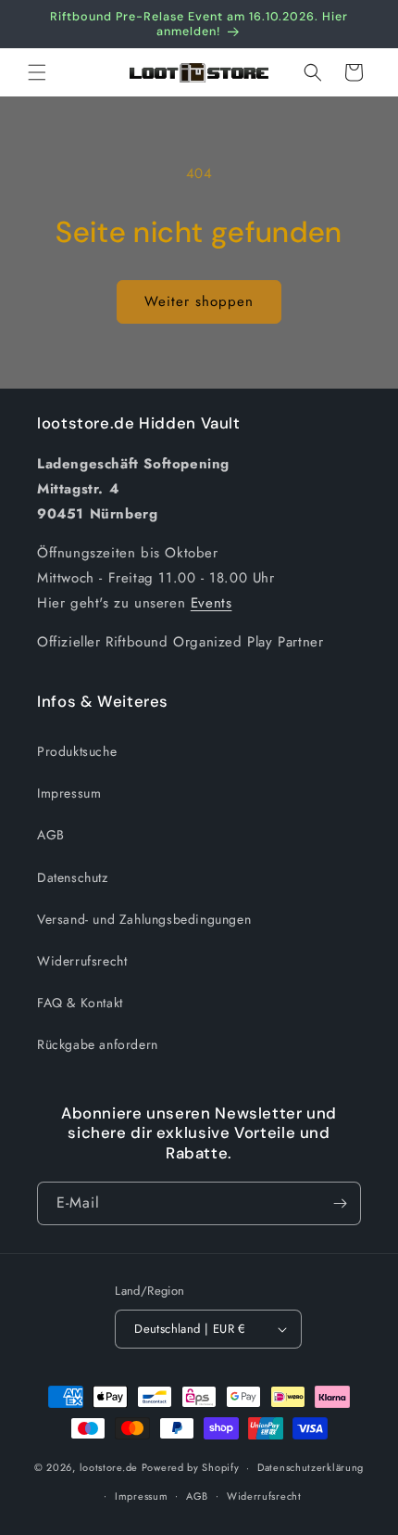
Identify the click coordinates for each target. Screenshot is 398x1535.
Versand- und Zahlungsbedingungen (144, 919)
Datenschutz (72, 877)
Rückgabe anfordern (97, 1044)
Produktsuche (77, 751)
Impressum (69, 793)
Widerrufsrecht (82, 961)
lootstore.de (109, 1467)
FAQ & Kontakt (80, 1002)
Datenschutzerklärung (310, 1467)
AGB (51, 834)
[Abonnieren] (339, 1203)
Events (211, 603)
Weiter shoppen (199, 301)
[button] (37, 72)
